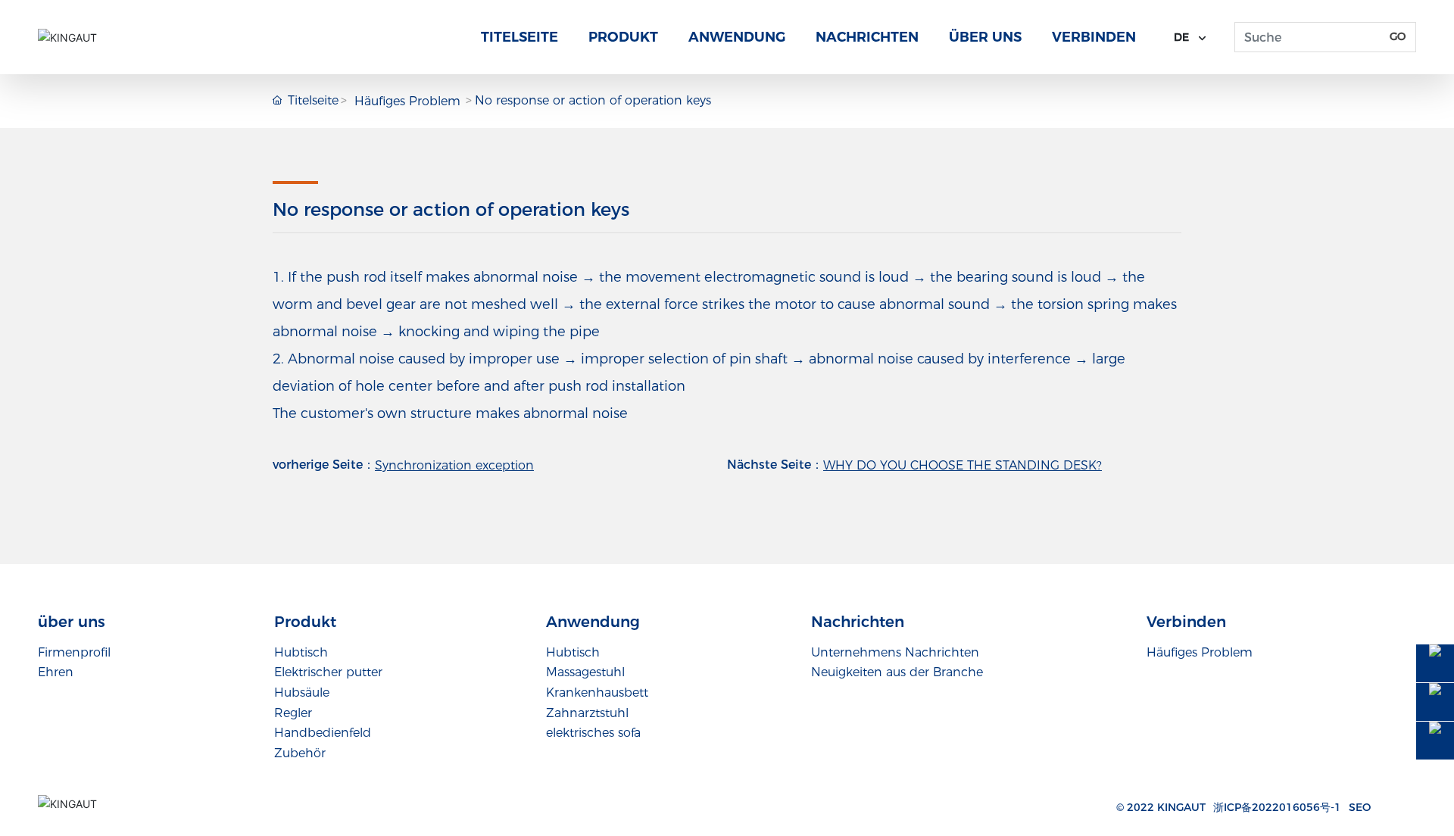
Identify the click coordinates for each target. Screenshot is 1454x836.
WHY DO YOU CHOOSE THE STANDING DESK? (962, 465)
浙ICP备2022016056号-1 (1277, 807)
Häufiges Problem (407, 101)
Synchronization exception (454, 465)
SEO (1360, 807)
